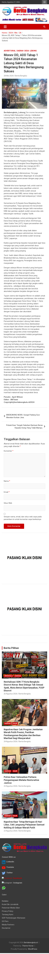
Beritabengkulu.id (31, 942)
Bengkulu (9, 676)
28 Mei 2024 (8, 76)
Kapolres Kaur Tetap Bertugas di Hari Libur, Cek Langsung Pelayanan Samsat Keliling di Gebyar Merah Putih (24, 824)
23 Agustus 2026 (10, 786)
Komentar (8, 451)
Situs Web (8, 503)
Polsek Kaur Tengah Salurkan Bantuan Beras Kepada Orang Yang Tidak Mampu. (24, 426)
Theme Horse (27, 946)
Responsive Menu (44, 2)
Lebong (33, 51)
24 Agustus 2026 (10, 741)
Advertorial (10, 51)
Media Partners (8, 925)
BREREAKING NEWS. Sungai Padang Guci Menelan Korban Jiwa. (23, 416)
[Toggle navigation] (5, 27)
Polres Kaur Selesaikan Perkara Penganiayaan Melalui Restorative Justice (21, 780)
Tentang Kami (7, 914)
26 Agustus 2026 (10, 694)
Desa (26, 51)
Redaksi (5, 901)
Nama (7, 481)
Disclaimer (6, 928)
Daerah (20, 51)
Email (7, 492)
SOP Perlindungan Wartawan (13, 918)
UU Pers (5, 921)
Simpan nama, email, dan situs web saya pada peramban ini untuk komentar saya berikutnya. (23, 518)
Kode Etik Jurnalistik (10, 904)
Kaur (15, 723)
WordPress (32, 949)
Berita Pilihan (11, 647)
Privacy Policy (7, 911)
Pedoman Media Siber (11, 908)
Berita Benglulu (21, 76)
